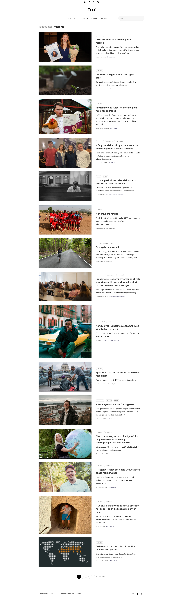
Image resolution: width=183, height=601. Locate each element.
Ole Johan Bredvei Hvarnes (114, 194)
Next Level (101, 322)
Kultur (109, 400)
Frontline (110, 141)
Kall (99, 176)
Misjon (94, 18)
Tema (69, 18)
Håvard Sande (110, 57)
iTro (91, 9)
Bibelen (108, 243)
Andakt (85, 18)
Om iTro (54, 594)
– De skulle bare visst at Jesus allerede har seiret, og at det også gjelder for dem (117, 509)
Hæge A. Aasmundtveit (112, 340)
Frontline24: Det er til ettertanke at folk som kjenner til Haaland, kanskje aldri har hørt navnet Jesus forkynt (118, 282)
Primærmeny (42, 18)
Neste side (100, 577)
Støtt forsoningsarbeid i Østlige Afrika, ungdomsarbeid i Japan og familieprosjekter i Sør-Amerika (117, 439)
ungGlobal (110, 432)
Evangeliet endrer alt (107, 247)
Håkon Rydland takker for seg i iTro (115, 404)
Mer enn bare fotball (107, 213)
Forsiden (44, 594)
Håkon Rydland (113, 128)
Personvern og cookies (71, 594)
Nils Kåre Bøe (113, 163)
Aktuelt (104, 18)
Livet (76, 18)
